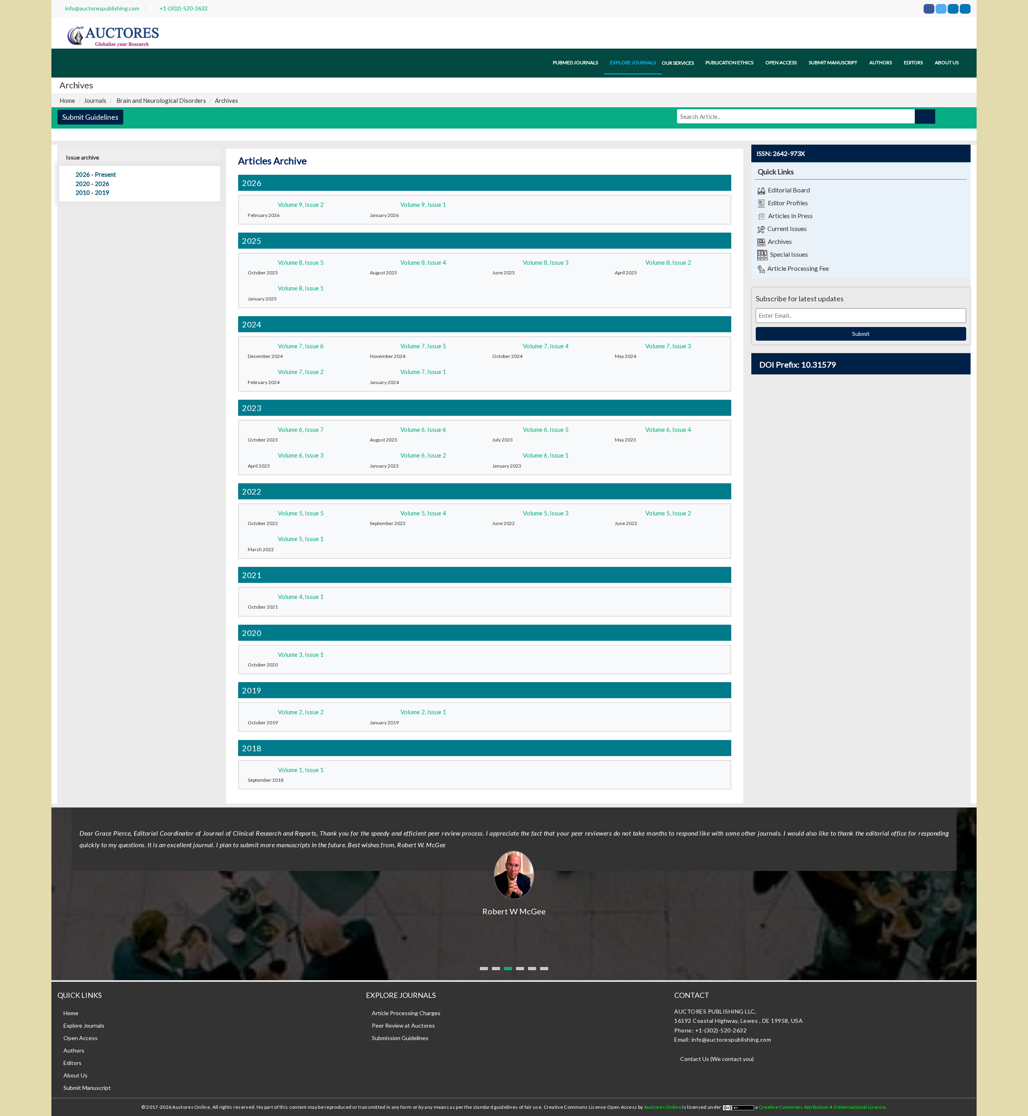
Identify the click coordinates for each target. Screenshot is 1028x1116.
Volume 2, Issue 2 (301, 711)
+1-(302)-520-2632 (183, 8)
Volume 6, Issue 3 (301, 455)
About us (947, 62)
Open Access (781, 62)
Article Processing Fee (797, 268)
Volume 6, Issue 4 (668, 429)
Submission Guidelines (400, 1037)
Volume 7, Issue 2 (301, 371)
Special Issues (788, 254)
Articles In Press (789, 215)
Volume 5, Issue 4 (423, 513)
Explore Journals (83, 1025)
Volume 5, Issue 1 (301, 538)
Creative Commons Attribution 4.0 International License (822, 1107)
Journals (95, 100)
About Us (75, 1075)
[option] (514, 862)
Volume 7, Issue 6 (301, 346)
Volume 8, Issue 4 (423, 262)
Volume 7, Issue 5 (423, 346)
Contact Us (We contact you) (717, 1058)
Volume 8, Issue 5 (301, 262)
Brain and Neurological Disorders (161, 100)
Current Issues (786, 228)
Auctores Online (663, 1107)
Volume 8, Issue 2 (668, 262)
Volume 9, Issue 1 (423, 204)
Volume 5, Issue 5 (301, 513)
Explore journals (633, 62)
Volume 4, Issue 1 (301, 596)
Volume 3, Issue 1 (301, 654)
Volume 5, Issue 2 (668, 513)
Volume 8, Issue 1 (301, 288)
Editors (913, 62)
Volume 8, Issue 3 (546, 262)
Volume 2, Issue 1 (423, 711)
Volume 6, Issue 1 (546, 455)
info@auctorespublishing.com (102, 8)
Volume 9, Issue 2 (301, 204)
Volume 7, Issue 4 (546, 346)
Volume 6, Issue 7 (301, 429)
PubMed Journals (575, 62)
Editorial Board (787, 190)
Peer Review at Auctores (403, 1025)
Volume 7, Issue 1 (423, 371)
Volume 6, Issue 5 (546, 429)
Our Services (678, 63)
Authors (880, 62)
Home (67, 100)
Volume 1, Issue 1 (301, 769)
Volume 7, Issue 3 (668, 346)
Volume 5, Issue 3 (546, 513)
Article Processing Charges (406, 1013)
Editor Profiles (786, 202)
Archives (778, 241)
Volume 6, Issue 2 (423, 455)
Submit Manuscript (833, 62)
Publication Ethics (729, 62)
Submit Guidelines (90, 116)
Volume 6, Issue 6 (423, 429)
